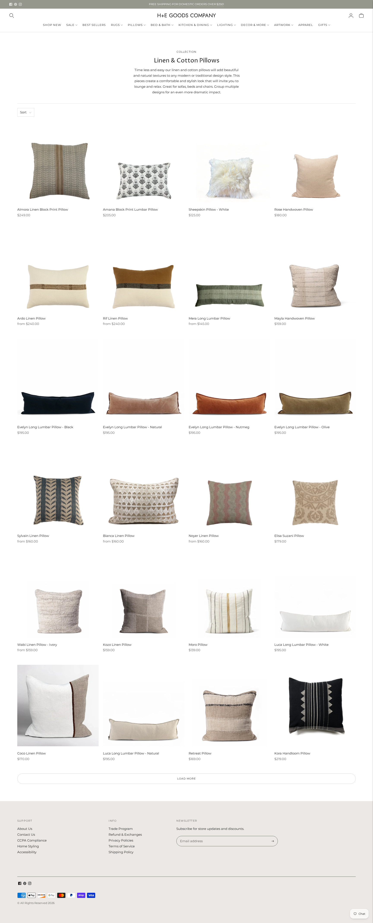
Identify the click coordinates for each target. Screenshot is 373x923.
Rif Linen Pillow (115, 318)
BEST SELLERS (94, 25)
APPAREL (305, 25)
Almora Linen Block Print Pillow (42, 209)
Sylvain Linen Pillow (33, 536)
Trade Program (121, 829)
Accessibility (26, 852)
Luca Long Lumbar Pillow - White (301, 645)
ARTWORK (282, 25)
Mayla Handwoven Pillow (294, 318)
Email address (191, 836)
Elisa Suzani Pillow (289, 536)
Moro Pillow (198, 645)
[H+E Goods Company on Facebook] (10, 4)
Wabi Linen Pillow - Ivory (37, 645)
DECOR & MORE (253, 25)
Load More (186, 778)
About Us (24, 829)
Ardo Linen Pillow (31, 318)
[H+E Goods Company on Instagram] (20, 4)
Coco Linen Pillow (31, 753)
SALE (70, 25)
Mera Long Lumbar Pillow (209, 318)
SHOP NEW (52, 25)
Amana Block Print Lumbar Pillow (130, 209)
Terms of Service (122, 846)
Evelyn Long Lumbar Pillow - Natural (132, 427)
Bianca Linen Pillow (118, 536)
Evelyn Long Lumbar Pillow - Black (45, 427)
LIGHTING (225, 25)
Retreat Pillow (200, 753)
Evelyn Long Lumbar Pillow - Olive (302, 427)
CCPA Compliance (32, 840)
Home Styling (28, 846)
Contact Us (26, 834)
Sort (23, 112)
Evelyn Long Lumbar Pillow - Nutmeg (219, 427)
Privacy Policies (121, 840)
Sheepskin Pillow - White (209, 209)
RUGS (115, 25)
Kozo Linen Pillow (117, 645)
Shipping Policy (121, 852)
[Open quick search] (12, 15)
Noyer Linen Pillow (204, 536)
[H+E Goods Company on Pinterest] (15, 4)
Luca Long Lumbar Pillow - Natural (131, 753)
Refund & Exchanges (125, 834)
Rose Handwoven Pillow (293, 209)
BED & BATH (161, 25)
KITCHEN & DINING (194, 25)
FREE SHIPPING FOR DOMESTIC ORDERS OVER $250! (186, 4)
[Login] (351, 15)
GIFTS (322, 25)
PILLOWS (135, 25)
